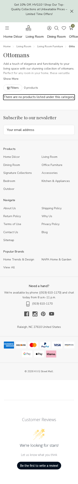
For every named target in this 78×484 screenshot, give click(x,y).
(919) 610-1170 (50, 293)
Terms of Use (12, 224)
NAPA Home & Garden (56, 259)
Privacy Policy (50, 224)
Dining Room (56, 36)
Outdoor (8, 189)
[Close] (72, 11)
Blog (45, 232)
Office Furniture (52, 165)
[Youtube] (51, 313)
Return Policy (12, 216)
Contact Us (10, 232)
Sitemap (8, 240)
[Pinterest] (45, 313)
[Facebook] (28, 313)
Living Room (35, 36)
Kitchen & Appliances (56, 181)
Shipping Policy (52, 208)
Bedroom (9, 181)
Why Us (47, 216)
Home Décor (12, 36)
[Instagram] (36, 313)
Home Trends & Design (18, 259)
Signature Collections (17, 173)
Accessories (50, 173)
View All (9, 267)
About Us (9, 208)
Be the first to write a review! (39, 466)
